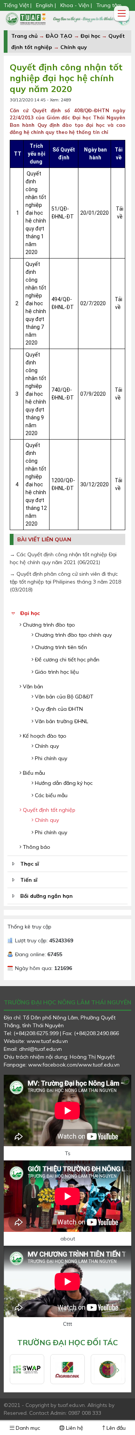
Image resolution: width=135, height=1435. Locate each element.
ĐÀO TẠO (59, 36)
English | (46, 5)
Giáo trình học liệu (56, 671)
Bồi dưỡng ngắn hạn (46, 896)
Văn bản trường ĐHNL (60, 721)
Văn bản (32, 686)
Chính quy (73, 47)
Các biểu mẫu (50, 795)
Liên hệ (73, 1428)
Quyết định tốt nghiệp (48, 810)
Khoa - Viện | (76, 5)
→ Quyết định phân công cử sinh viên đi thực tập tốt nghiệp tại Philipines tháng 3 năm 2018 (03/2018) (65, 581)
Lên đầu (115, 1428)
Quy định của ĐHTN (58, 709)
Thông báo (35, 847)
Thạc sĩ (29, 863)
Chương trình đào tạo (48, 624)
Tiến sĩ (29, 879)
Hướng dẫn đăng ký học (63, 783)
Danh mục (27, 1428)
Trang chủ (24, 36)
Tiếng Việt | (18, 5)
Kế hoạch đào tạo (43, 735)
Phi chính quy (50, 758)
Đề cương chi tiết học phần (66, 659)
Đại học (91, 36)
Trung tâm (109, 5)
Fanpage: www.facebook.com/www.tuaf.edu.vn (62, 1064)
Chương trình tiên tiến (60, 647)
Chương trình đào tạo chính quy (72, 634)
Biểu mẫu (33, 772)
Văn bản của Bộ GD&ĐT (63, 696)
